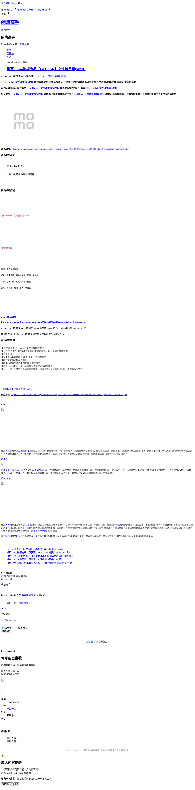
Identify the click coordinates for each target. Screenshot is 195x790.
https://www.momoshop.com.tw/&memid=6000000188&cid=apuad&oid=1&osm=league (43, 322)
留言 (31, 595)
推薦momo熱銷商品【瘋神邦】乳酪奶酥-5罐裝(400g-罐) (34, 559)
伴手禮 (43, 531)
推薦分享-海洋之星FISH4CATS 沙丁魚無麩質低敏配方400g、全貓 (40, 563)
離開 (16, 784)
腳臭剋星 (25, 451)
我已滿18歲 (7, 784)
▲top (3, 608)
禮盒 (35, 531)
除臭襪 (8, 451)
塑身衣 (4, 459)
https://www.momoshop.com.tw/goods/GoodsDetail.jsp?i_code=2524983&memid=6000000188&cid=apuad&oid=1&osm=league (70, 149)
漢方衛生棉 (40, 536)
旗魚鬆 (118, 525)
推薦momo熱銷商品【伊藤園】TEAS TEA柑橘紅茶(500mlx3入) (38, 552)
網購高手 (10, 22)
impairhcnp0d (7, 579)
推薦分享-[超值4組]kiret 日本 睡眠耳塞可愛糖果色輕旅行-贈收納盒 (40, 556)
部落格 (10, 53)
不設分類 (24, 44)
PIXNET (76, 750)
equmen (19, 470)
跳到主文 (5, 30)
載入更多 (6, 614)
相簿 (9, 50)
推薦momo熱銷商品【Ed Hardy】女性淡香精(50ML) (46, 69)
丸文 (8, 478)
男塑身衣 (39, 470)
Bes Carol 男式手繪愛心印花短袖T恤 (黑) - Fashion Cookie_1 (36, 549)
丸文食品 (27, 525)
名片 (9, 57)
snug (3, 404)
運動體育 (23, 603)
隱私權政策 (113, 750)
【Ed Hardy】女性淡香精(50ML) (50, 76)
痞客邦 (25, 595)
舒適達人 (20, 536)
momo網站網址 (8, 317)
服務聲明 (124, 750)
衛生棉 (8, 536)
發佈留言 (6, 631)
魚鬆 (3, 478)
